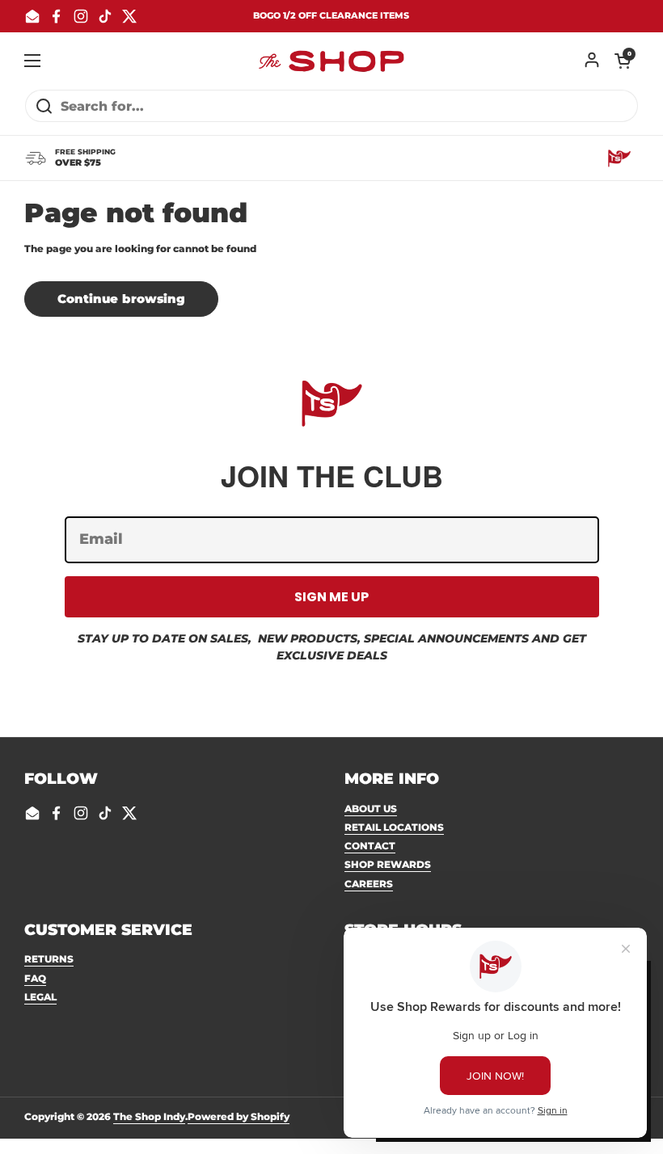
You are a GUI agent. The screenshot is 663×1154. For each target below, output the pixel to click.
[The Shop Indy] (331, 60)
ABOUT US (370, 808)
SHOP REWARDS (387, 864)
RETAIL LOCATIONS (394, 827)
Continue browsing (121, 299)
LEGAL (40, 997)
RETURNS (49, 959)
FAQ (35, 978)
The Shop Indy (149, 1116)
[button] (622, 60)
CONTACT (369, 846)
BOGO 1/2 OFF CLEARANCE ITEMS (331, 15)
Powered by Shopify (238, 1116)
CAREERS (368, 884)
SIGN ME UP (331, 597)
